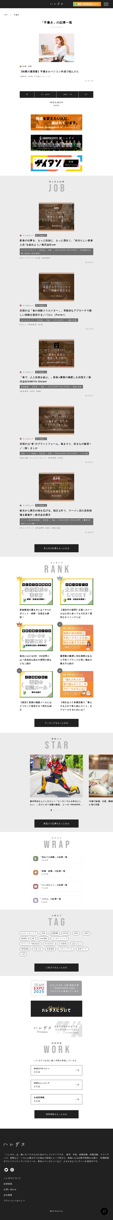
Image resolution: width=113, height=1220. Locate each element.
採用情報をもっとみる (56, 1114)
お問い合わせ (10, 1189)
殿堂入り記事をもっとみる (56, 823)
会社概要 (8, 1195)
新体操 (24, 938)
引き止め (37, 949)
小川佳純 (63, 944)
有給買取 (50, 949)
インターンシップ (59, 938)
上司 (23, 954)
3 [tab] (56, 810)
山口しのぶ (76, 944)
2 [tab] (53, 810)
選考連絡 (25, 949)
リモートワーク (66, 949)
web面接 (43, 938)
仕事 (43, 933)
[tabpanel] (56, 780)
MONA (66, 933)
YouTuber (49, 944)
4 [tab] (59, 810)
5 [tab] (61, 810)
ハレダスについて (12, 1178)
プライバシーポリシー (14, 1200)
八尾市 (86, 933)
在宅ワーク (82, 949)
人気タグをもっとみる (56, 967)
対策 (76, 933)
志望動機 (54, 933)
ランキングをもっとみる (56, 723)
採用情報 (8, 1184)
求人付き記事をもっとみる (56, 548)
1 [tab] (51, 810)
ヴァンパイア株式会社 (30, 944)
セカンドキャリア (28, 933)
